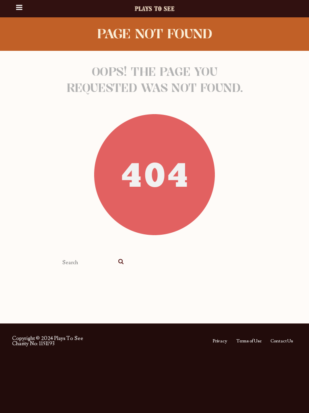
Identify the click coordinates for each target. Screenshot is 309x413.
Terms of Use (249, 341)
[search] (121, 262)
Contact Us (281, 341)
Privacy (219, 341)
